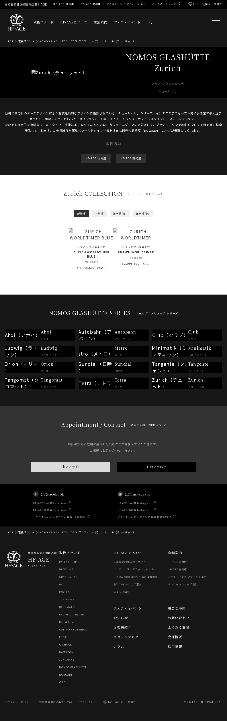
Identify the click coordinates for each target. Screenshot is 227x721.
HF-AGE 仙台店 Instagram (134, 503)
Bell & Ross (66, 622)
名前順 (99, 213)
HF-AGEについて (73, 22)
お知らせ (121, 617)
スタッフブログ (126, 636)
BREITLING (66, 569)
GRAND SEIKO (68, 576)
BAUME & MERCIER (71, 614)
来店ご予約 (70, 467)
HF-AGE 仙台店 (63, 4)
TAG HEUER (66, 599)
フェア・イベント (127, 22)
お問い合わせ (156, 467)
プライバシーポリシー (18, 702)
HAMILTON (66, 652)
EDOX (63, 637)
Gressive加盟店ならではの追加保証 (136, 576)
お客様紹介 (122, 627)
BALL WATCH (67, 607)
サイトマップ (87, 702)
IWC (62, 584)
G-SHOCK (65, 644)
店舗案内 (100, 22)
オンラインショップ (164, 4)
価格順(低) (143, 213)
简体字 (132, 702)
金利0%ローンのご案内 (128, 584)
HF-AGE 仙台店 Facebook (50, 503)
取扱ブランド (43, 22)
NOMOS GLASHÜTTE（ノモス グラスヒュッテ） (69, 41)
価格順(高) (120, 213)
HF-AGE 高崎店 (90, 4)
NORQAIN (65, 674)
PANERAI (64, 592)
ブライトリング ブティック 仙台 (126, 4)
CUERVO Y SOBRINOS (73, 629)
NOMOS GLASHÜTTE (73, 667)
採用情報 (175, 646)
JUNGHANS (66, 659)
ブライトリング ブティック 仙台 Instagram (144, 516)
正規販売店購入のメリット (130, 561)
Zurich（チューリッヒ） (120, 41)
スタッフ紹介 (122, 592)
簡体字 (218, 4)
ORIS (62, 682)
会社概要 (175, 636)
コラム (119, 646)
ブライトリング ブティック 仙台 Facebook (59, 516)
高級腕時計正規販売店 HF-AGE (26, 4)
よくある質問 (178, 627)
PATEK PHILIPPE (69, 561)
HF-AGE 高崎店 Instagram (134, 509)
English (205, 4)
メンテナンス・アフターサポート (134, 569)
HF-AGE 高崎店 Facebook (50, 509)
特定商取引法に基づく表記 (55, 702)
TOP (11, 41)
